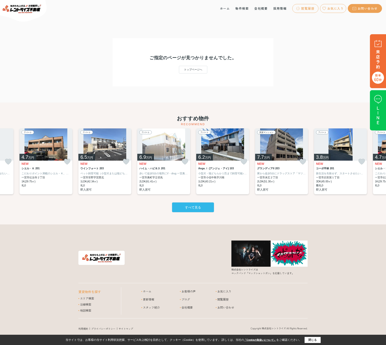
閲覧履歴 (307, 8)
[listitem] (104, 161)
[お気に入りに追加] (8, 161)
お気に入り (335, 8)
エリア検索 (87, 298)
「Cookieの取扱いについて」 (260, 340)
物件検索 (242, 8)
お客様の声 (189, 291)
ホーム (225, 8)
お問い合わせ (368, 8)
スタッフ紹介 (151, 307)
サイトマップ (126, 328)
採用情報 (279, 8)
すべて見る (193, 207)
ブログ (186, 299)
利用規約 (83, 328)
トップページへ (193, 69)
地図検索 (85, 310)
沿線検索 (85, 304)
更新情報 (148, 299)
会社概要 (261, 8)
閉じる (312, 339)
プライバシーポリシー (103, 328)
